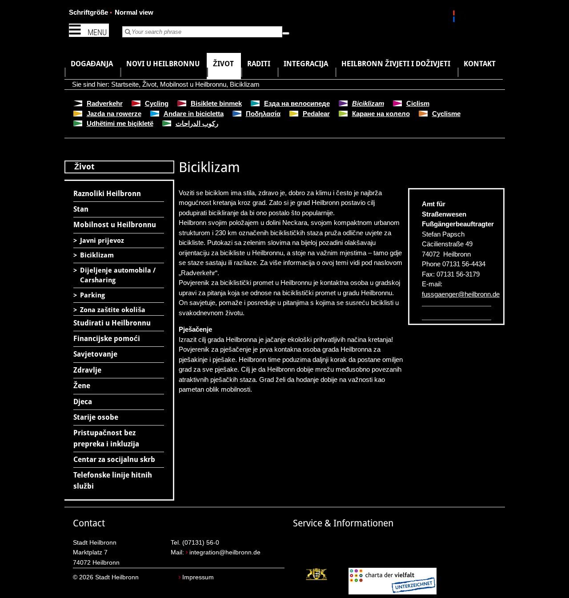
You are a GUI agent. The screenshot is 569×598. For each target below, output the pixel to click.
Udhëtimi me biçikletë (120, 123)
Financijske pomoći (106, 338)
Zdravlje (87, 370)
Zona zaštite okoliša (112, 310)
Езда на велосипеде (297, 103)
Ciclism (417, 103)
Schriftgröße (88, 12)
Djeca (82, 401)
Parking (92, 295)
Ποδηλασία (263, 113)
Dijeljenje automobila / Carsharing (118, 275)
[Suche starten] (285, 33)
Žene (81, 385)
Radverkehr (105, 103)
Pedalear (316, 113)
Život (149, 84)
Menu (97, 32)
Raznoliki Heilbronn (107, 193)
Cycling (156, 103)
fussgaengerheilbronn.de (461, 294)
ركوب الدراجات (197, 123)
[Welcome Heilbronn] (455, 18)
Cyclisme (446, 113)
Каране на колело (381, 113)
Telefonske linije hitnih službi (112, 480)
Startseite (125, 84)
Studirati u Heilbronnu (112, 323)
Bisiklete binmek (216, 103)
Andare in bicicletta (194, 113)
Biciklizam (245, 84)
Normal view (134, 12)
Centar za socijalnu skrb (114, 459)
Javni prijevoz (102, 241)
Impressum (198, 577)
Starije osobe (95, 417)
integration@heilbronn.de (224, 552)
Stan (80, 209)
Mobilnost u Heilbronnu (193, 84)
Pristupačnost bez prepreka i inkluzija (106, 438)
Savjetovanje (95, 354)
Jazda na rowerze (114, 113)
